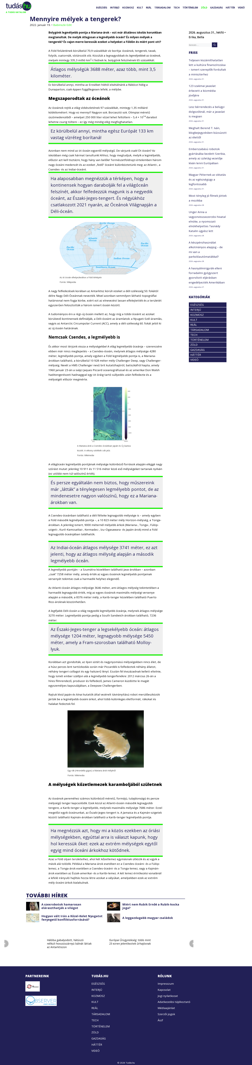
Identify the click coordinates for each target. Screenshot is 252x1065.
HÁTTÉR (230, 7)
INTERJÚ (114, 7)
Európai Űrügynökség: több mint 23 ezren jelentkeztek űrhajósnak (130, 941)
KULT (140, 7)
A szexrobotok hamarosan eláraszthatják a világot (61, 906)
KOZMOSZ (128, 7)
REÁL (149, 7)
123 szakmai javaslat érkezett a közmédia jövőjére (202, 90)
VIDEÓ (241, 7)
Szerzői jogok (166, 1014)
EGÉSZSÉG (101, 7)
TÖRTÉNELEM (190, 7)
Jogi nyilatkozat (168, 996)
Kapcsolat (164, 990)
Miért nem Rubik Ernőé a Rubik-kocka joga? (150, 906)
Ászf (160, 1020)
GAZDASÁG (216, 7)
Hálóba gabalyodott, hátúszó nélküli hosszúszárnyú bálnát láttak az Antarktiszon (69, 943)
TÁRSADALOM (162, 7)
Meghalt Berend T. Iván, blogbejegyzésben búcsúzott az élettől (208, 132)
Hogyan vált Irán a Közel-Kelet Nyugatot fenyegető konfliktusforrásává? (72, 918)
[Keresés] (214, 44)
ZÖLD (204, 7)
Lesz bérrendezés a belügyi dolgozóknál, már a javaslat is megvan (207, 111)
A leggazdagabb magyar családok (147, 918)
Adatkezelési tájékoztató (174, 1002)
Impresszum (166, 984)
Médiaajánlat (166, 1008)
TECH (177, 7)
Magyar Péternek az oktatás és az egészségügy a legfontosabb (207, 179)
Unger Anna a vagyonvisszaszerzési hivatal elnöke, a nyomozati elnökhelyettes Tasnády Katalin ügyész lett (207, 221)
